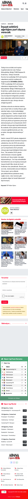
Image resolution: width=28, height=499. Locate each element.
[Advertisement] (14, 341)
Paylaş (4, 57)
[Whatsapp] (17, 462)
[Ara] (23, 3)
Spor (22, 9)
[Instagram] (14, 462)
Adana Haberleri (6, 9)
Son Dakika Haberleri (8, 485)
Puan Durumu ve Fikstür (6, 480)
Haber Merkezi (14, 209)
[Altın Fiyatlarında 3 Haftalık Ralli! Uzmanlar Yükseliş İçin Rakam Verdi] (7, 225)
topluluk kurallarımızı (15, 307)
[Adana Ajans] (7, 3)
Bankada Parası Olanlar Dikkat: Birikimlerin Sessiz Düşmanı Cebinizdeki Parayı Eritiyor (20, 262)
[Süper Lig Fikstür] (26, 404)
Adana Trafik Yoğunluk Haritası (19, 474)
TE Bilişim (18, 496)
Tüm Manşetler (20, 479)
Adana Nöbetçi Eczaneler (6, 469)
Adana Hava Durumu (19, 469)
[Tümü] (26, 323)
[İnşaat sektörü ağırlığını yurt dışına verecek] (14, 47)
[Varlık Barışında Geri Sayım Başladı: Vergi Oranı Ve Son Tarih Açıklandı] (21, 225)
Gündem (16, 9)
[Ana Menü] (25, 3)
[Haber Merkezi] (5, 210)
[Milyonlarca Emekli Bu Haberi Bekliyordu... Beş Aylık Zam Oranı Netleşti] (21, 240)
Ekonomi (10, 23)
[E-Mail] (11, 213)
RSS (5, 491)
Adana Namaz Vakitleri (5, 474)
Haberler (3, 23)
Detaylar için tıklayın (14, 398)
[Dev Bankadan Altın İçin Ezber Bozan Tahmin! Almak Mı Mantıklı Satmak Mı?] (7, 240)
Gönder (4, 302)
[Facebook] (11, 462)
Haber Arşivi (20, 485)
